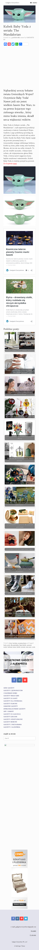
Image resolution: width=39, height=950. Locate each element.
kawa (14, 647)
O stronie (33, 935)
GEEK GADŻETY (9, 688)
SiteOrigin (18, 946)
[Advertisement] (19, 67)
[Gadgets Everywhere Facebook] (14, 680)
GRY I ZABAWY (9, 711)
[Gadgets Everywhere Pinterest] (24, 680)
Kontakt (33, 931)
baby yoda (7, 645)
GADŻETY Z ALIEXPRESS (12, 727)
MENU (35, 3)
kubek (18, 647)
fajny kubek (22, 645)
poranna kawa (22, 643)
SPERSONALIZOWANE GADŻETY (14, 709)
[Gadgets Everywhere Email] (26, 918)
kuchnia (15, 643)
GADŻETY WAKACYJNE (11, 696)
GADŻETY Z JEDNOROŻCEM (13, 690)
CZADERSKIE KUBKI (10, 693)
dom (10, 643)
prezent (23, 647)
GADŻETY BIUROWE (10, 722)
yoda (33, 647)
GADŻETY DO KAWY (10, 698)
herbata (10, 647)
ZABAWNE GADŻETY (11, 706)
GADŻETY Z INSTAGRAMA (13, 724)
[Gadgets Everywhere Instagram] (19, 680)
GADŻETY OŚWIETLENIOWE (13, 719)
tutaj (15, 164)
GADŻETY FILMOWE (10, 703)
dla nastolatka (15, 645)
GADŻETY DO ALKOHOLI (12, 714)
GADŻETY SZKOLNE (10, 717)
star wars (28, 647)
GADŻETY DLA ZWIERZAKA (13, 701)
